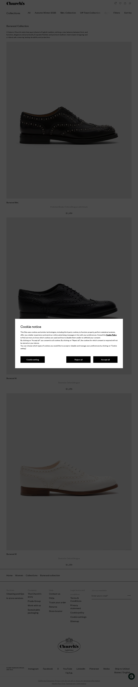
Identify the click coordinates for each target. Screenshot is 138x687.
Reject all (78, 359)
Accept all (105, 359)
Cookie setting (32, 359)
